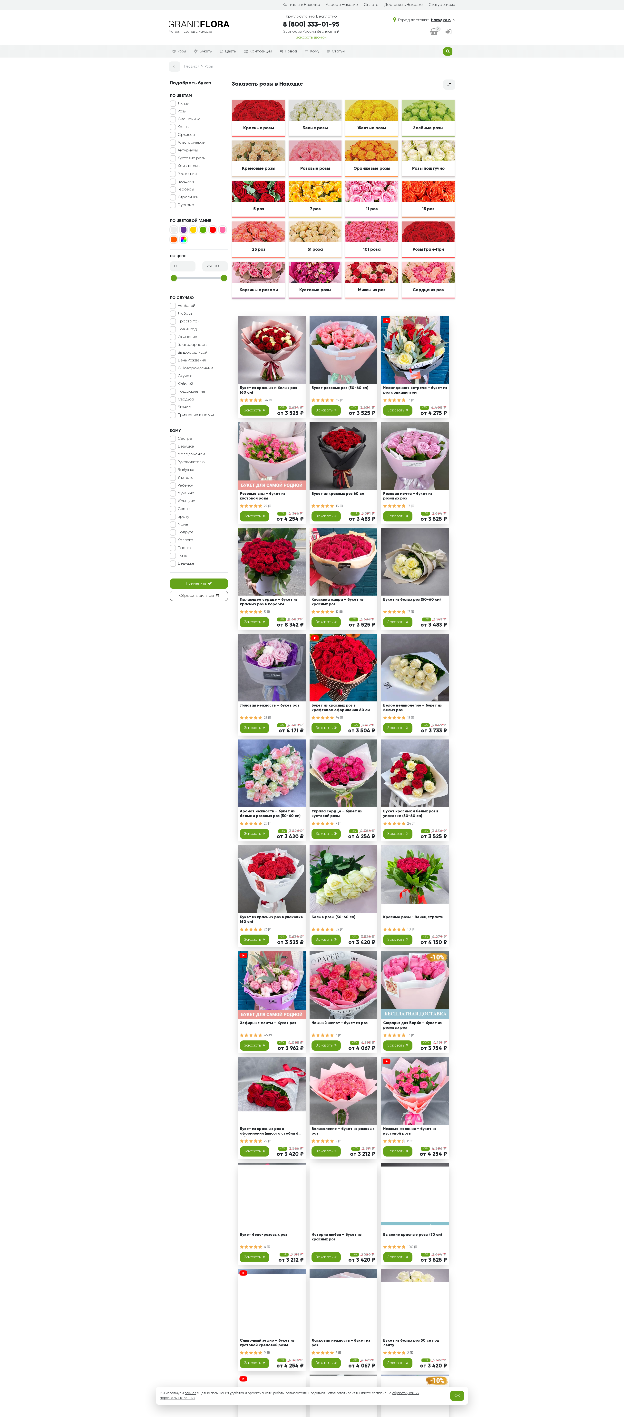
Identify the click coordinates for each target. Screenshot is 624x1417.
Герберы (186, 189)
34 (266, 400)
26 (266, 929)
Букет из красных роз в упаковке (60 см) (271, 919)
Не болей (186, 306)
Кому (314, 51)
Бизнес (184, 407)
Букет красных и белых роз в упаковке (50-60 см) (411, 813)
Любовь (185, 314)
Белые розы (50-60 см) (333, 917)
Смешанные (189, 119)
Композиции (261, 51)
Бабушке (186, 470)
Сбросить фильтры (196, 596)
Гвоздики (186, 182)
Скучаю (185, 376)
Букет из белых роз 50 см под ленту (411, 1343)
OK (457, 1396)
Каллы (183, 127)
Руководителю (191, 462)
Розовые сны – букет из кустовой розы (262, 496)
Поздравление (191, 392)
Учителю (186, 478)
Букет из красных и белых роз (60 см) (268, 390)
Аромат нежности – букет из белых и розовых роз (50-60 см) (270, 813)
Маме (183, 525)
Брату (183, 517)
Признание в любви (196, 415)
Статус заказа (442, 5)
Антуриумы (188, 150)
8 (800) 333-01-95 (311, 24)
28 (266, 717)
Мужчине (186, 493)
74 (338, 717)
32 (338, 929)
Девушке (186, 447)
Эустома (186, 205)
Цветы (230, 51)
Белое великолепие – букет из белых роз (412, 708)
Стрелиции (188, 197)
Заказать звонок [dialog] (311, 38)
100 (410, 1247)
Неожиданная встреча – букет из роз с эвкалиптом (415, 390)
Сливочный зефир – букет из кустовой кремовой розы (267, 1343)
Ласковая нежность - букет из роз (341, 1343)
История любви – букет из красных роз (336, 1237)
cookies (190, 1393)
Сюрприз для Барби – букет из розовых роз (412, 1025)
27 (266, 506)
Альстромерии (191, 143)
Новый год (187, 329)
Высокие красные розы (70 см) (412, 1235)
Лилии (183, 104)
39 (338, 400)
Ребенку (185, 486)
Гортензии (187, 174)
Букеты (206, 51)
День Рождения (192, 360)
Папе (182, 556)
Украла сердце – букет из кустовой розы (337, 813)
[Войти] (448, 32)
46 (266, 1035)
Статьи (338, 51)
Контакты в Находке (301, 5)
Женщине (186, 501)
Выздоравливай (192, 353)
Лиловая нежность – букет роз (269, 706)
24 (409, 823)
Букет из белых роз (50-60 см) (412, 600)
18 (409, 717)
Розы (181, 51)
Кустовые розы (191, 158)
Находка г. (441, 20)
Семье (184, 509)
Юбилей (185, 384)
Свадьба (186, 399)
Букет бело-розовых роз (263, 1235)
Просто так (188, 321)
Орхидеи (186, 135)
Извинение (187, 337)
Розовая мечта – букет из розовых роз (407, 496)
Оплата (371, 5)
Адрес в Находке (342, 5)
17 (409, 506)
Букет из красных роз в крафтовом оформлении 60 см (341, 708)
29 (266, 823)
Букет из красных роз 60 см (338, 494)
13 (409, 400)
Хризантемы (189, 166)
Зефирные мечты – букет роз (268, 1023)
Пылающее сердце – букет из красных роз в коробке (268, 602)
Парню (184, 548)
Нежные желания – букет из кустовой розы (409, 1131)
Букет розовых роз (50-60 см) (340, 388)
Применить (196, 584)
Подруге (186, 532)
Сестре (185, 439)
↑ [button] (463, 1268)
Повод (291, 51)
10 (409, 929)
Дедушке (186, 564)
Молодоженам (191, 454)
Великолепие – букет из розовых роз (343, 1131)
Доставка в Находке (403, 5)
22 (266, 1141)
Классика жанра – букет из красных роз (337, 602)
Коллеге (185, 540)
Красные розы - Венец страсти (413, 917)
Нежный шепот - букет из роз (340, 1023)
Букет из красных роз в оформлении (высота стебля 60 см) (270, 1132)
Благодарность (192, 345)
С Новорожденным (195, 368)
